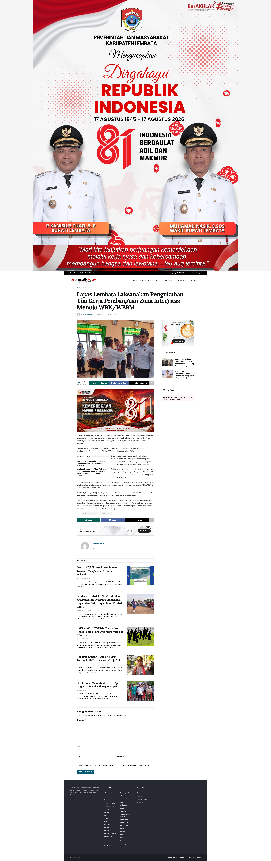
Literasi (123, 796)
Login (199, 273)
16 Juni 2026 (81, 664)
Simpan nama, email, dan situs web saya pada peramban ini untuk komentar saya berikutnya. (115, 765)
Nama (80, 747)
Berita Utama (86, 287)
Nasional (172, 280)
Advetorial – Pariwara (108, 794)
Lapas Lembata (106, 513)
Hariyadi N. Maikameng (90, 513)
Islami (106, 840)
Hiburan (181, 280)
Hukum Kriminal (110, 834)
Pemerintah (124, 819)
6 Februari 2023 (100, 315)
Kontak (84, 273)
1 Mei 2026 (81, 690)
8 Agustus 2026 (82, 610)
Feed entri (140, 796)
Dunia (164, 280)
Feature (107, 821)
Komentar (81, 720)
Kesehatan (108, 846)
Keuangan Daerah (126, 793)
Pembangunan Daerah (125, 815)
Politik (122, 829)
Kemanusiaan (109, 843)
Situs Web (121, 756)
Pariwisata (124, 811)
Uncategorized (125, 844)
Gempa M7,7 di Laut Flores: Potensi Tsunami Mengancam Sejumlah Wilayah (91, 463)
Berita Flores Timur (108, 799)
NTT (121, 802)
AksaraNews (87, 315)
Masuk (139, 793)
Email (79, 756)
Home (135, 280)
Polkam (143, 280)
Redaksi (89, 273)
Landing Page (171, 858)
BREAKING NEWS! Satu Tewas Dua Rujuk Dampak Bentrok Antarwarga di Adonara (100, 632)
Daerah (106, 812)
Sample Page (97, 273)
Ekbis (158, 280)
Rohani (122, 838)
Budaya (106, 809)
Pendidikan (124, 822)
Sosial (122, 841)
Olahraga (191, 280)
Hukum (106, 831)
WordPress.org (142, 802)
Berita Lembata (110, 803)
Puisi (121, 835)
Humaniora (108, 837)
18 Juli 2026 (81, 639)
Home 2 (78, 273)
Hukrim (150, 280)
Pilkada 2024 (124, 825)
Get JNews (190, 858)
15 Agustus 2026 (83, 578)
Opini (122, 808)
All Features (181, 858)
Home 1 (72, 273)
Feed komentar (142, 799)
